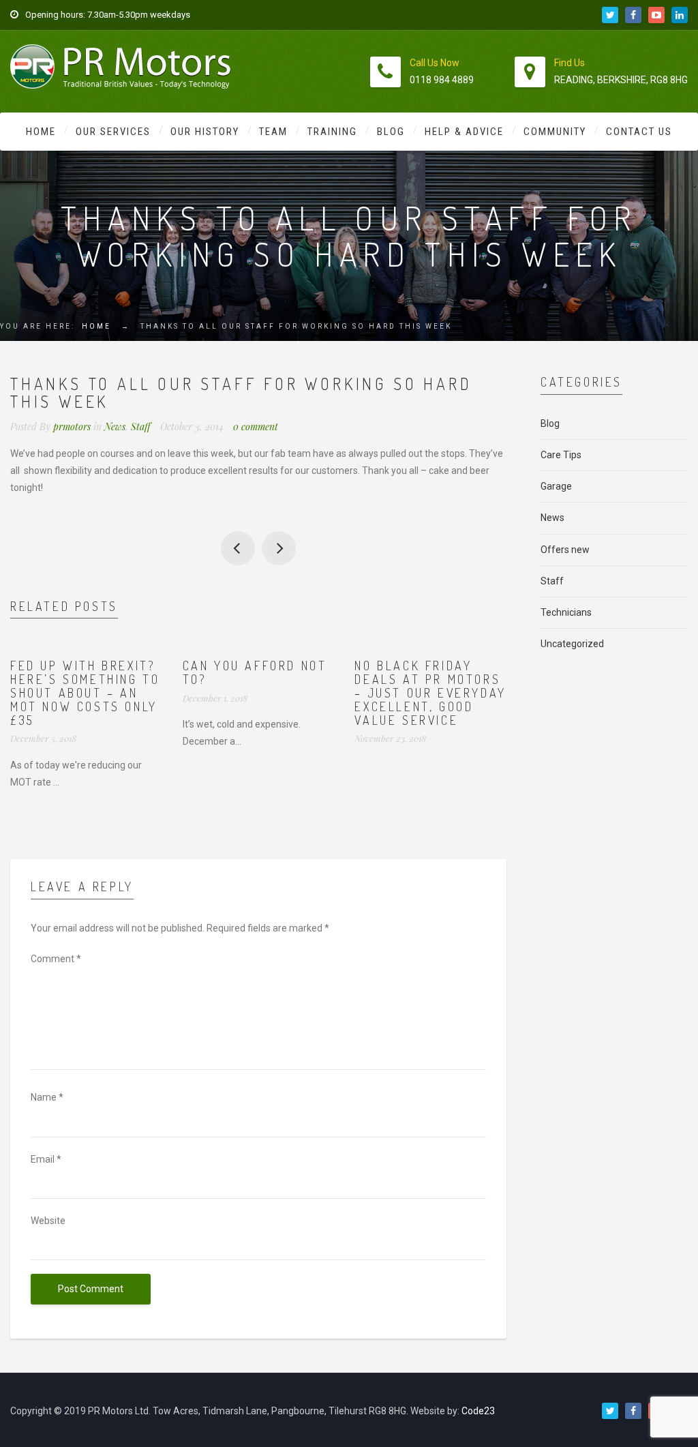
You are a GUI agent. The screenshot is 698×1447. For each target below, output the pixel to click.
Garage (556, 486)
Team (273, 131)
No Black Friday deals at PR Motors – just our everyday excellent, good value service (430, 692)
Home (41, 131)
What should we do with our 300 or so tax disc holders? (238, 548)
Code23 (478, 1410)
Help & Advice (464, 131)
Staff (141, 426)
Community (555, 131)
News (114, 426)
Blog (391, 131)
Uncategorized (572, 643)
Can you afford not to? (255, 672)
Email (46, 1159)
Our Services (113, 131)
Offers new (565, 549)
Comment (56, 958)
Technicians (566, 612)
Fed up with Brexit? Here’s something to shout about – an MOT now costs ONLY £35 (85, 692)
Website (48, 1220)
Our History (204, 131)
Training (332, 131)
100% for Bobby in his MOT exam (279, 548)
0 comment (255, 426)
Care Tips (561, 454)
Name (47, 1097)
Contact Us (639, 131)
